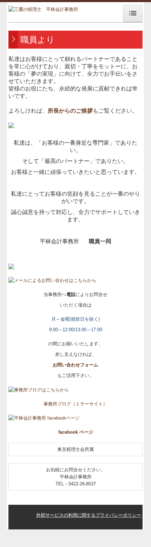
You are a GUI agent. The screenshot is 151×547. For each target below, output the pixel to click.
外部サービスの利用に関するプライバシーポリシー (88, 515)
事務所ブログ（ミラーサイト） (75, 404)
